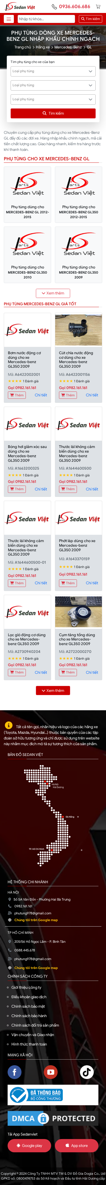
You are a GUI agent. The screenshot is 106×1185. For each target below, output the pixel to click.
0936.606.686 (74, 6)
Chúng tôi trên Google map (36, 920)
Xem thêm (55, 293)
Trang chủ (22, 47)
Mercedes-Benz (68, 47)
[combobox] (53, 71)
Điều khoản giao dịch (28, 996)
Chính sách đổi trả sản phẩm (35, 1025)
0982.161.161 (23, 906)
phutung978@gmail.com (32, 913)
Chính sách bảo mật (28, 1006)
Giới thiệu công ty (26, 987)
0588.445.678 (24, 950)
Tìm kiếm (92, 19)
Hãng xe (43, 47)
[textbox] (50, 71)
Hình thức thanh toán (29, 1044)
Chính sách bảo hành (29, 1015)
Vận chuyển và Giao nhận (32, 1034)
